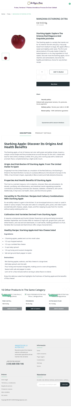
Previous (64, 289)
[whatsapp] (17, 370)
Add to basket (58, 72)
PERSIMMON (30, 301)
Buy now (54, 84)
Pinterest (49, 94)
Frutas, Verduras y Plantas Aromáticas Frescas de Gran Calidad (35, 7)
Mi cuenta (4, 395)
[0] (68, 3)
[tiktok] (9, 370)
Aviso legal (4, 380)
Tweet (45, 94)
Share (42, 94)
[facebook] (2, 370)
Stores (39, 366)
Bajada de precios (6, 386)
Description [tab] (25, 133)
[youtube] (13, 370)
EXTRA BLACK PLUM (55, 301)
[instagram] (6, 370)
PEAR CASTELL (6, 301)
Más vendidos (5, 392)
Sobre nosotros (41, 354)
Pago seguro (41, 357)
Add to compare (44, 77)
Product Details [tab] (43, 133)
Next (68, 289)
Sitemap (39, 363)
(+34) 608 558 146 (15, 364)
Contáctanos (41, 360)
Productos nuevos (6, 389)
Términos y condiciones (8, 383)
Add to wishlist (38, 77)
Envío (38, 350)
